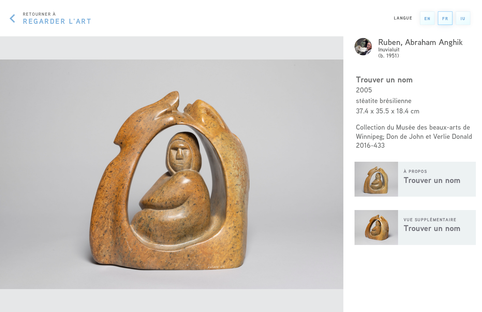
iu (463, 19)
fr (445, 19)
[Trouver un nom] (415, 179)
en (427, 19)
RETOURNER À (57, 18)
